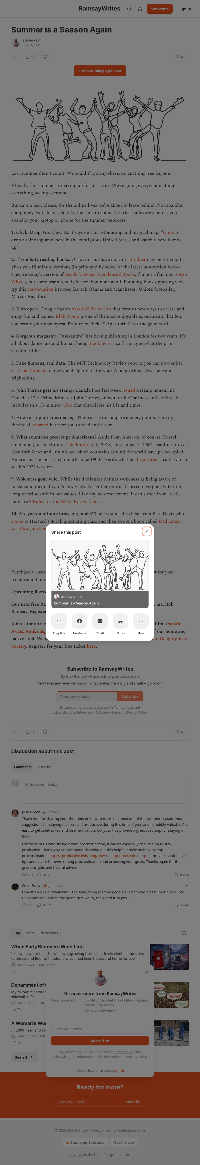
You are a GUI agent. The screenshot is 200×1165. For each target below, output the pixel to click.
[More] (141, 621)
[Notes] (120, 621)
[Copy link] (59, 621)
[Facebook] (79, 621)
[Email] (100, 621)
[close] (147, 531)
